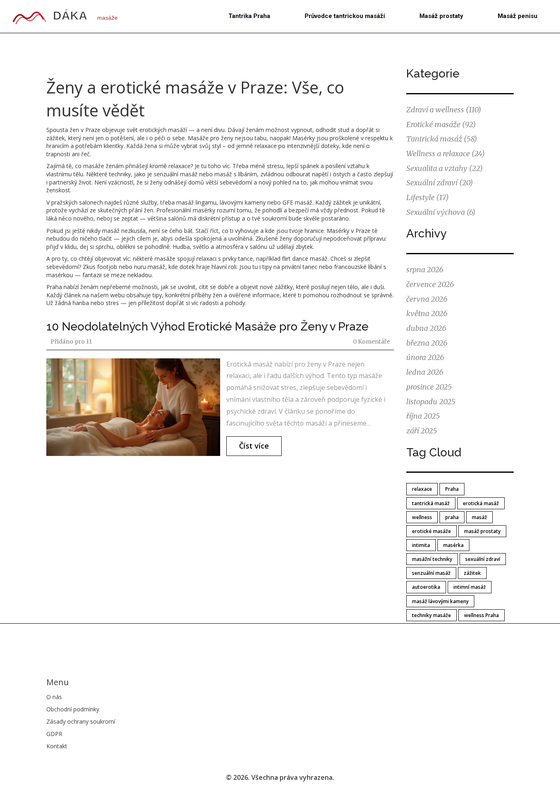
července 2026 (430, 284)
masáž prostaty (482, 531)
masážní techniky (432, 559)
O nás (54, 697)
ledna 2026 (424, 372)
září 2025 (421, 430)
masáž (479, 517)
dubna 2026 (426, 328)
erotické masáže (431, 531)
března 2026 (426, 343)
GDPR (54, 734)
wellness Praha (481, 615)
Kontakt (56, 746)
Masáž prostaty (441, 16)
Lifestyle (427, 197)
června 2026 (426, 299)
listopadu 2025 (430, 401)
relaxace (422, 488)
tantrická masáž (431, 503)
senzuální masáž (431, 573)
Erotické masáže (441, 124)
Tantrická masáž (441, 139)
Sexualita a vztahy (444, 168)
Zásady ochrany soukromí (80, 721)
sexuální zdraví (482, 559)
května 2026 (426, 313)
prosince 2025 (429, 387)
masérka (453, 545)
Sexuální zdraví (439, 182)
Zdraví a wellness (443, 109)
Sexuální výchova (441, 212)
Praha (452, 488)
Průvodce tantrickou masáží (345, 16)
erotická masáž (481, 503)
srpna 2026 (424, 269)
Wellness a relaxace (445, 153)
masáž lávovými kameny (440, 601)
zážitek (472, 573)
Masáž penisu (517, 16)
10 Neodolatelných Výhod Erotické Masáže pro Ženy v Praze (207, 326)
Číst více (254, 446)
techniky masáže (431, 615)
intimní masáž (469, 586)
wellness (422, 517)
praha (452, 517)
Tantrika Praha (249, 16)
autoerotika (426, 586)
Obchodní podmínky (72, 709)
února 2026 (425, 357)
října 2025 (423, 416)
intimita (421, 545)
